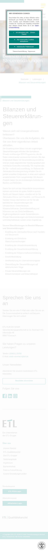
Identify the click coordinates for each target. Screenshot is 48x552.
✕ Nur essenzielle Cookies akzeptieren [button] (24, 40)
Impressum (31, 51)
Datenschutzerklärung (20, 51)
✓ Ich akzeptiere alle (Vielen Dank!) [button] (24, 33)
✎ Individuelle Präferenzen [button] (24, 47)
